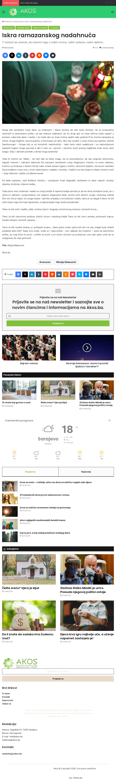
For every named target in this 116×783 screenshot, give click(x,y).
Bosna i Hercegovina (11, 733)
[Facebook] (5, 55)
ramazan (46, 262)
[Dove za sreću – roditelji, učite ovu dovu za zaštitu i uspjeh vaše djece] (10, 486)
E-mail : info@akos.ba (12, 736)
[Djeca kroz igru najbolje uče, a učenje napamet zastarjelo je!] (87, 615)
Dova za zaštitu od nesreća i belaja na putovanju (45, 507)
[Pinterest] (32, 55)
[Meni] (3, 13)
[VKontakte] (59, 274)
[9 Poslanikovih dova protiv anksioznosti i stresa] (10, 499)
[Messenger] (46, 55)
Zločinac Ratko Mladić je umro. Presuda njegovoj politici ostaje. (96, 404)
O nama (6, 693)
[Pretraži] (112, 13)
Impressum (7, 700)
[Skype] (79, 274)
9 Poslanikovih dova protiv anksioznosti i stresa (44, 495)
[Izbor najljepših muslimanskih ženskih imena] (10, 524)
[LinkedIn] (19, 55)
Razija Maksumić (67, 262)
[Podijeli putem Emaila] (53, 55)
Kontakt (6, 697)
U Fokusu (54, 28)
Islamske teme (23, 28)
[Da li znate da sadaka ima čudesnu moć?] (29, 615)
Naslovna (8, 21)
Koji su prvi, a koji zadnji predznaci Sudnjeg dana (45, 532)
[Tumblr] (25, 55)
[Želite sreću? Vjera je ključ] (58, 390)
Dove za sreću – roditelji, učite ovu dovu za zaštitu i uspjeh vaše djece (56, 482)
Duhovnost (19, 21)
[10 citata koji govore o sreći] (19, 390)
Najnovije (86, 471)
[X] (12, 55)
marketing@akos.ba (12, 753)
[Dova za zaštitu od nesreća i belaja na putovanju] (10, 511)
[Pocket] (72, 274)
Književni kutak (39, 28)
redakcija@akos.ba (11, 740)
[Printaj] (100, 274)
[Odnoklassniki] (66, 274)
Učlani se (6, 703)
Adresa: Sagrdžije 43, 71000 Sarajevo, (19, 729)
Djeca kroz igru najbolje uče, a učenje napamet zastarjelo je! (87, 636)
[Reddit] (39, 55)
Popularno (30, 471)
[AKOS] (22, 12)
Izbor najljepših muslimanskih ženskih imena (42, 520)
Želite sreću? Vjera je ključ (54, 402)
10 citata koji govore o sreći (16, 402)
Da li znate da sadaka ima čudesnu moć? (38, 3)
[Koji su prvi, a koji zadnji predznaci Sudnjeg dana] (10, 536)
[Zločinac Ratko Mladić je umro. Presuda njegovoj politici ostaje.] (97, 390)
